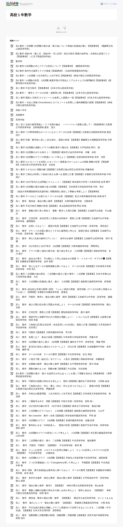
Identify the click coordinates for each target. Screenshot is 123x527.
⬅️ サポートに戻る (109, 4)
